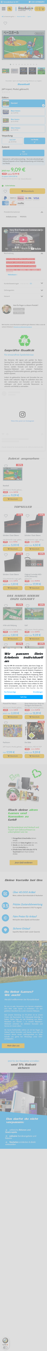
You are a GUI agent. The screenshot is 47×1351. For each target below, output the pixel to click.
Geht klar (23, 697)
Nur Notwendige (10, 692)
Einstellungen (38, 692)
